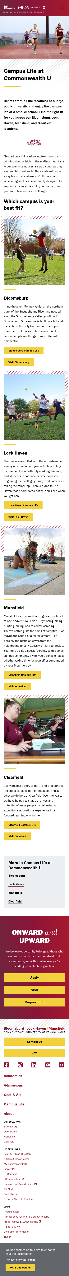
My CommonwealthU (15, 1164)
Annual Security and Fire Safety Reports (26, 1216)
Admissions (13, 1085)
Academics (13, 1075)
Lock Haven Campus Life (23, 505)
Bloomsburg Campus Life (23, 350)
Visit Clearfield (17, 836)
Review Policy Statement (20, 1259)
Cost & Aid (12, 1094)
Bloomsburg (16, 875)
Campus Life (14, 1104)
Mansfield (15, 893)
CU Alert (8, 1189)
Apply (34, 977)
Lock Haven (16, 884)
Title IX (7, 1236)
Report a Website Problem (18, 1199)
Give (34, 1053)
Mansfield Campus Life (22, 675)
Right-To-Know (12, 1226)
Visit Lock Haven (18, 517)
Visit (34, 990)
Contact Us (34, 1042)
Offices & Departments (17, 1159)
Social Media (11, 1194)
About (9, 1113)
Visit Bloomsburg (18, 362)
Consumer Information (16, 1231)
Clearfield (15, 901)
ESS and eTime (12, 1179)
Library (8, 1169)
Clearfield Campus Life (22, 824)
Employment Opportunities (19, 1184)
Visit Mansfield (17, 686)
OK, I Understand (20, 1267)
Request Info (34, 1002)
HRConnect (10, 1174)
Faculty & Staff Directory (17, 1154)
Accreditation (11, 1211)
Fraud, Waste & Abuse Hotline (21, 1221)
